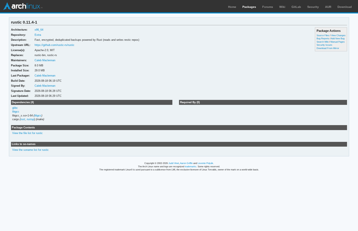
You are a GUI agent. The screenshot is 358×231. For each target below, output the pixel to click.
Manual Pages (337, 42)
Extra (38, 34)
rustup (30, 119)
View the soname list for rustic (30, 149)
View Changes (338, 35)
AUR (328, 6)
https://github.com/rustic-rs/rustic (54, 45)
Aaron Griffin (186, 163)
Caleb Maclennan (45, 60)
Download (344, 6)
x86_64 (39, 29)
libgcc (15, 111)
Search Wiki (323, 42)
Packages (249, 6)
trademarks (190, 166)
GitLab (296, 6)
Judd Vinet (173, 163)
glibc (15, 107)
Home (232, 6)
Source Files (323, 35)
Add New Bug (338, 38)
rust (23, 119)
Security (313, 6)
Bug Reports (323, 38)
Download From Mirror (328, 48)
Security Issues (324, 45)
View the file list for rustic (27, 133)
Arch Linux (22, 6)
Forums (267, 6)
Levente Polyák (205, 163)
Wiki (282, 6)
